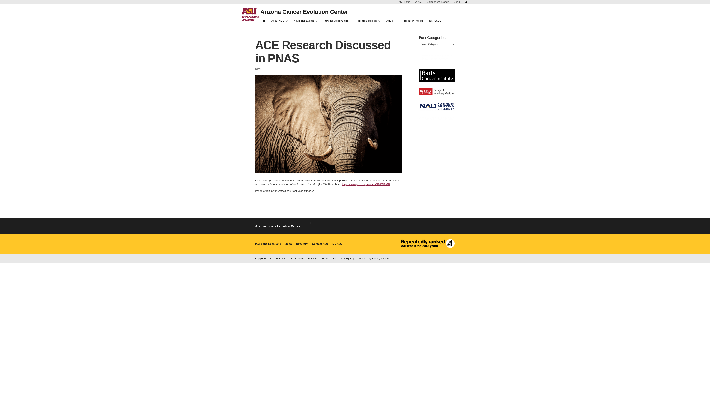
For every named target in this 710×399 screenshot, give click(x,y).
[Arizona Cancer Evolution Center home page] (264, 21)
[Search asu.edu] (466, 2)
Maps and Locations (268, 243)
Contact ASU (320, 243)
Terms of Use (329, 258)
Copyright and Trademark (270, 258)
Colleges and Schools (438, 2)
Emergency (347, 258)
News (258, 68)
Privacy (312, 258)
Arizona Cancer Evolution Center (304, 12)
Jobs (288, 243)
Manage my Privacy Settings (374, 258)
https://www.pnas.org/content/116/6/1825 (366, 184)
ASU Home (404, 2)
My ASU (418, 2)
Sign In (457, 2)
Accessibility (297, 258)
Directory (302, 243)
